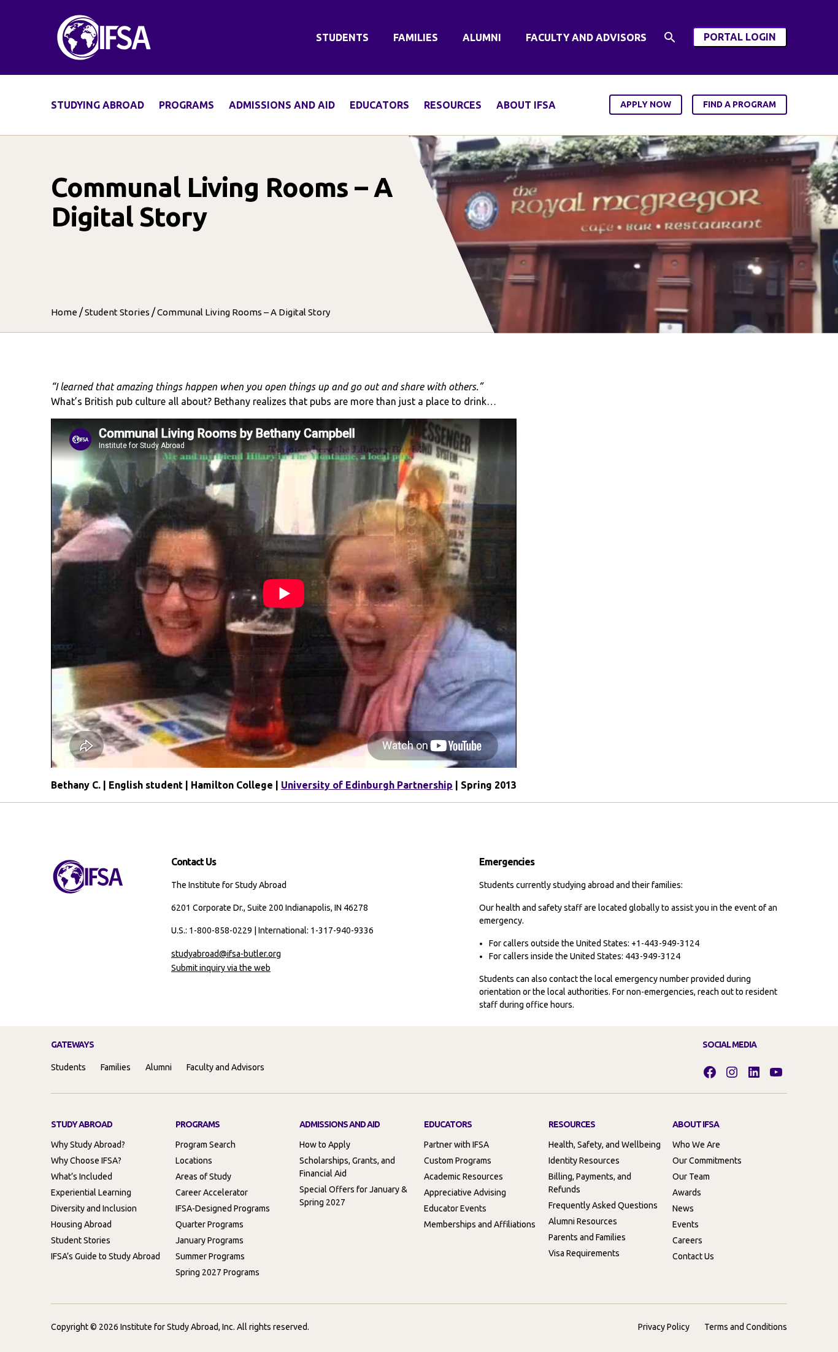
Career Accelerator (211, 1192)
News (683, 1208)
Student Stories (117, 312)
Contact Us (693, 1256)
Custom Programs (457, 1160)
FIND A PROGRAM (739, 104)
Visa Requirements (584, 1253)
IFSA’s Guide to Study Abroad (105, 1256)
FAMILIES (415, 37)
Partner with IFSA (456, 1144)
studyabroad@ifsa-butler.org (226, 954)
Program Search (205, 1144)
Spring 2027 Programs (217, 1272)
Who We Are (696, 1144)
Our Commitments (707, 1160)
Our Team (691, 1176)
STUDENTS (342, 37)
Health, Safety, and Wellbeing (604, 1144)
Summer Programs (210, 1256)
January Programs (209, 1240)
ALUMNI (482, 37)
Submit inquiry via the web (221, 968)
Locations (193, 1160)
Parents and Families (587, 1237)
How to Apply (324, 1144)
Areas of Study (203, 1176)
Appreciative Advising (465, 1192)
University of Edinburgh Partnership (367, 784)
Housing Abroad (81, 1224)
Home (64, 312)
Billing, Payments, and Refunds (589, 1183)
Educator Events (455, 1208)
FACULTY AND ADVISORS (586, 37)
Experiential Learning (91, 1192)
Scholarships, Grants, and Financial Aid (347, 1167)
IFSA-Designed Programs (222, 1208)
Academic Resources (463, 1176)
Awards (686, 1192)
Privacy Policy (664, 1327)
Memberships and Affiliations (480, 1224)
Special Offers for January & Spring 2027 (353, 1195)
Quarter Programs (209, 1224)
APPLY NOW (645, 104)
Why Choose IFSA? (86, 1160)
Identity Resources (584, 1160)
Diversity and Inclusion (94, 1208)
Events (685, 1224)
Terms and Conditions (745, 1327)
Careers (687, 1240)
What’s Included (81, 1176)
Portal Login (745, 39)
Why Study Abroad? (88, 1144)
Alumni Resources (582, 1221)
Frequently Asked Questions (603, 1205)
